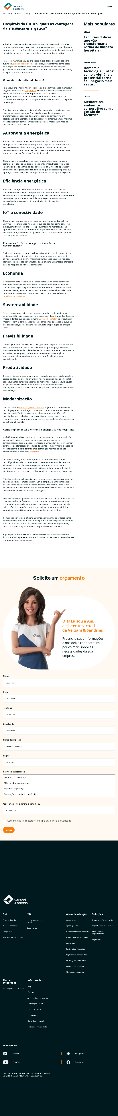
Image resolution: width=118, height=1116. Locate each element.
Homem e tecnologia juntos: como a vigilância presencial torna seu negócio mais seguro (99, 76)
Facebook (79, 1062)
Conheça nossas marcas (13, 989)
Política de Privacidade (37, 1027)
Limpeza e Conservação (102, 920)
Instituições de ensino (75, 949)
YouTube (17, 1062)
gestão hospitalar (20, 63)
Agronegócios (72, 926)
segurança (30, 90)
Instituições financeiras (76, 960)
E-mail (6, 692)
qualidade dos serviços (14, 296)
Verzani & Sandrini (12, 14)
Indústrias (70, 943)
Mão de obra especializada (98, 932)
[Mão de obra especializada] (59, 783)
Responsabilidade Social (34, 921)
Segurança (96, 939)
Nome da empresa (12, 740)
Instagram (79, 1053)
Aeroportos (71, 920)
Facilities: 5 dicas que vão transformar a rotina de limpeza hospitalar (98, 43)
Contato (31, 992)
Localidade (8, 724)
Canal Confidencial (36, 1021)
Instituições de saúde (75, 966)
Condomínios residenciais (77, 931)
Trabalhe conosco (35, 1009)
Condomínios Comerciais (77, 937)
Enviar (9, 830)
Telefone (7, 708)
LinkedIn (15, 1053)
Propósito (7, 931)
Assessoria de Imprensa (38, 998)
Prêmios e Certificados (13, 937)
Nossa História (9, 920)
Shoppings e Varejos (75, 972)
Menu (109, 6)
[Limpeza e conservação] (59, 777)
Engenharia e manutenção (103, 926)
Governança (31, 928)
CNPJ (6, 756)
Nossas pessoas (10, 926)
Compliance (33, 1015)
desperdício (33, 451)
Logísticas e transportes (76, 955)
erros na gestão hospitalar (31, 407)
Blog (28, 14)
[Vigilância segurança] (59, 788)
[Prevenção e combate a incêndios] (59, 794)
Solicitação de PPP (35, 1003)
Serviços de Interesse (14, 772)
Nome (6, 676)
